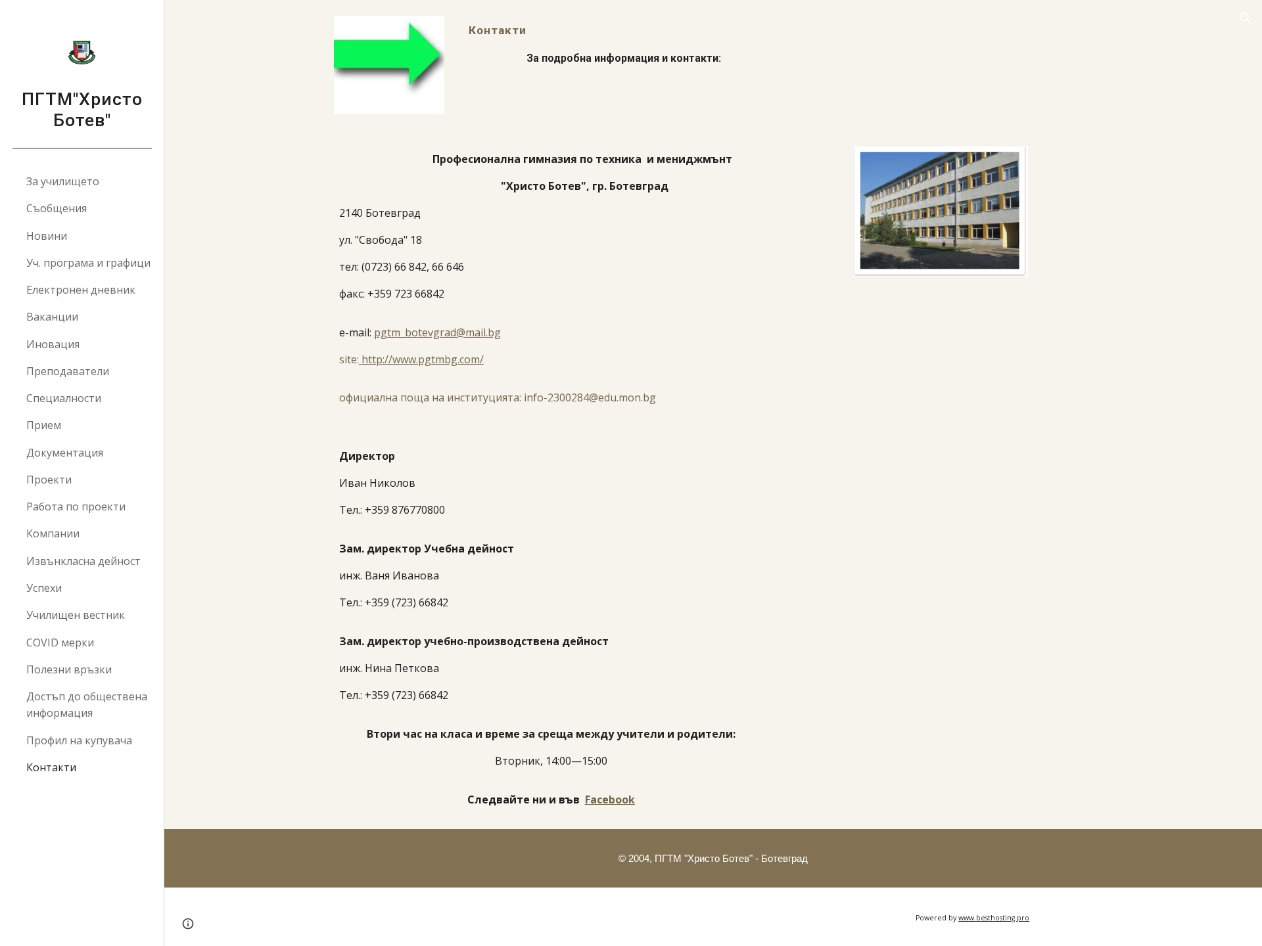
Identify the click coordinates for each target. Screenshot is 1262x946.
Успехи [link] (44, 588)
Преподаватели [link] (67, 371)
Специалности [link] (63, 398)
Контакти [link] (51, 767)
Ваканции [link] (52, 316)
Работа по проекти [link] (76, 506)
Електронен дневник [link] (80, 289)
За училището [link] (62, 181)
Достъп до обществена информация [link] (86, 704)
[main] (713, 44)
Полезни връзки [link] (69, 669)
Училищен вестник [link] (75, 615)
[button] (1246, 18)
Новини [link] (46, 236)
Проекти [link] (49, 479)
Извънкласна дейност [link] (83, 561)
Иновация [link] (53, 344)
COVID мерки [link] (60, 642)
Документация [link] (64, 452)
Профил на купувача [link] (79, 740)
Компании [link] (53, 533)
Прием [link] (43, 425)
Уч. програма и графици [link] (88, 263)
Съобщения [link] (56, 208)
